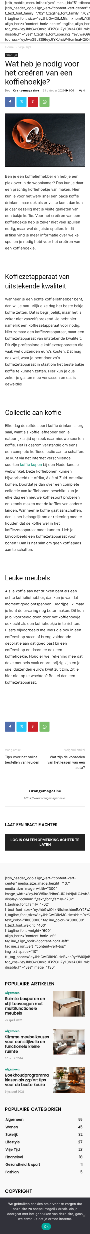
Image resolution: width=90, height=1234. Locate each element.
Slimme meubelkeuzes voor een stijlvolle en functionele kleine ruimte (27, 1044)
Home (9, 47)
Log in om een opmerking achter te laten (45, 842)
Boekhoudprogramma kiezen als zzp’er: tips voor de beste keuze (27, 1080)
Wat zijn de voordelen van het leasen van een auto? (66, 762)
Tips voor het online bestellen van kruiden (22, 760)
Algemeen (12, 992)
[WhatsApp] (45, 102)
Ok (46, 1227)
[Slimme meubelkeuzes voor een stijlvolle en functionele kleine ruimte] (69, 1042)
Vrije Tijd (24, 47)
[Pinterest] (33, 102)
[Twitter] (21, 102)
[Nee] (83, 1215)
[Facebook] (10, 102)
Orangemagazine (26, 90)
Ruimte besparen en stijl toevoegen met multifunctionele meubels (25, 1006)
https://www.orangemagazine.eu (45, 798)
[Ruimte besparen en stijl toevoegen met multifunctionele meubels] (69, 1003)
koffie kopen (31, 464)
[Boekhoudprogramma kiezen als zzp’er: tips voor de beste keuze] (69, 1080)
